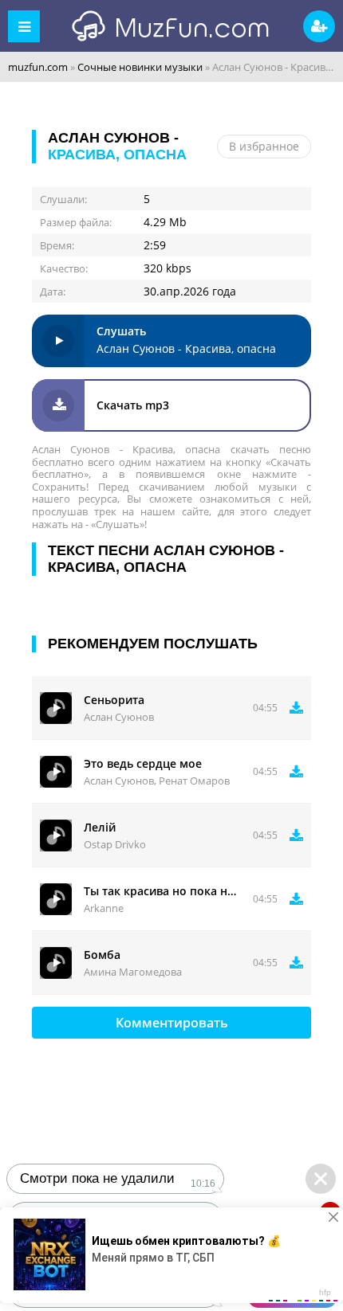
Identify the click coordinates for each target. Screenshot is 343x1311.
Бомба (102, 954)
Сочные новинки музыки (140, 67)
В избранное (264, 146)
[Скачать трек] (296, 708)
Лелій (100, 827)
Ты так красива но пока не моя (162, 890)
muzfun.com (38, 67)
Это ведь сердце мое (143, 763)
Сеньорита (114, 699)
